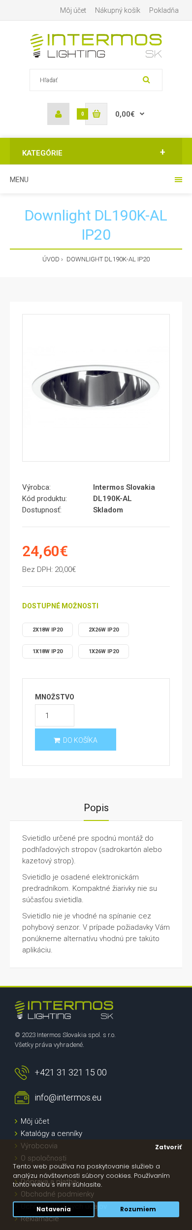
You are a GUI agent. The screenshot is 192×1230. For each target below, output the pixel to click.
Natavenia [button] (53, 1209)
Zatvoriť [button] (168, 1147)
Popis (96, 808)
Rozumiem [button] (138, 1209)
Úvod (51, 259)
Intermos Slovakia (124, 487)
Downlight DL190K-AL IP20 (107, 259)
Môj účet (73, 10)
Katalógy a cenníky (51, 1133)
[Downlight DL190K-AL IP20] (96, 388)
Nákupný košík (117, 10)
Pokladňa (164, 10)
